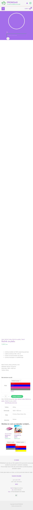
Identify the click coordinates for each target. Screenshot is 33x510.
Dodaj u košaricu (17, 396)
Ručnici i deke (8, 339)
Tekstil (23, 339)
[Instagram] (30, 3)
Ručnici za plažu (16, 339)
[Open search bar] (7, 32)
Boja (5, 385)
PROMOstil (12, 2)
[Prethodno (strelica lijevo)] (2, 255)
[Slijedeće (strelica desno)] (30, 255)
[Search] (8, 38)
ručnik (14, 401)
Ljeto (3, 339)
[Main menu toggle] (3, 8)
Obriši (12, 391)
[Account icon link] (27, 3)
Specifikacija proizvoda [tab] (11, 403)
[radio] (20, 384)
